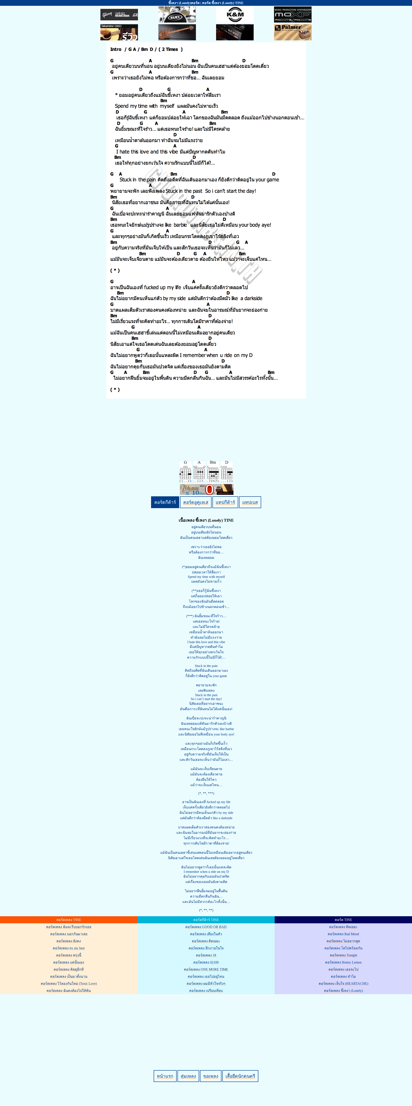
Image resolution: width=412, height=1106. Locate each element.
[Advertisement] (206, 1025)
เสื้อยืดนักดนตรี (240, 1076)
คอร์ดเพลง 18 (206, 955)
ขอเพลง (210, 1076)
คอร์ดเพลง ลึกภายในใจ (206, 948)
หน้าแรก (165, 1076)
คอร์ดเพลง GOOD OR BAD (206, 927)
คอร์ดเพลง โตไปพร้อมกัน (343, 948)
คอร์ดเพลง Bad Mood (343, 934)
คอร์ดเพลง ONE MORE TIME (206, 969)
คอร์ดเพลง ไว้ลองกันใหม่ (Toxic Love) (69, 983)
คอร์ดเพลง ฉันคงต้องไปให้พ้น (69, 990)
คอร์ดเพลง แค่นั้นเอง (68, 962)
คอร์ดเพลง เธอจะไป (343, 969)
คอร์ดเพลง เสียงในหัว (206, 934)
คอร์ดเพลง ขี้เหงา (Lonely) (343, 990)
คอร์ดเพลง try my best (69, 948)
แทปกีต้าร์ (225, 502)
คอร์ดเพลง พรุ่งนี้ (68, 955)
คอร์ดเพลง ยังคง (68, 941)
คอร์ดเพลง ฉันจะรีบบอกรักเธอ (68, 927)
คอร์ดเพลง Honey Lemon (343, 962)
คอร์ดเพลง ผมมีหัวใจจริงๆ (206, 983)
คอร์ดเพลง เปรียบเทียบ (206, 990)
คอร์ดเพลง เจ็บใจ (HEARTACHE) (343, 983)
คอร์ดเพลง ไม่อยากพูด (343, 941)
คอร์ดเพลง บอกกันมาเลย (68, 934)
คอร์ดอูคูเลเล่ (195, 502)
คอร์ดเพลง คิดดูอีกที (69, 969)
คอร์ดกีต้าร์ (165, 502)
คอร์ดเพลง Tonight (343, 955)
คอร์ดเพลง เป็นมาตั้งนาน (68, 976)
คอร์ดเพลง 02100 (206, 962)
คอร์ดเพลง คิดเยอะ (206, 941)
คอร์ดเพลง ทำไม (343, 976)
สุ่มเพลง (188, 1076)
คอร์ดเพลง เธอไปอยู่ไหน (206, 976)
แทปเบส (250, 502)
